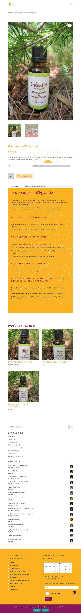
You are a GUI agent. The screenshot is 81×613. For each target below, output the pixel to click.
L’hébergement (14, 568)
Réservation (13, 589)
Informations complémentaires (35, 186)
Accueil (10, 12)
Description (15, 186)
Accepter (37, 610)
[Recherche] (71, 427)
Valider (48, 599)
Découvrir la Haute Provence (19, 580)
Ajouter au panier (24, 176)
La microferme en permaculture (19, 574)
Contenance (13, 166)
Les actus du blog (15, 583)
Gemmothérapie (18, 12)
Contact (12, 586)
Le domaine (13, 577)
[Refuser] (79, 609)
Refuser (45, 610)
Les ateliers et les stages (17, 571)
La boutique (13, 565)
